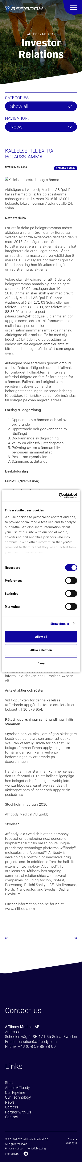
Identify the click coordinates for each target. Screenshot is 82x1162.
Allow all (41, 636)
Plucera (72, 1139)
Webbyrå (71, 1142)
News (16, 126)
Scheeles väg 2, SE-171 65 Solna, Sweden (41, 1036)
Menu (72, 7)
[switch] (71, 580)
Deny (41, 663)
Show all (19, 106)
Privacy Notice (13, 1148)
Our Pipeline (15, 1092)
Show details (59, 623)
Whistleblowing (37, 1148)
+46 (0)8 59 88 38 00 (37, 1046)
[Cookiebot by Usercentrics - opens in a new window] (59, 495)
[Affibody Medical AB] (24, 10)
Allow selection (41, 650)
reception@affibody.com (36, 1041)
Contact (11, 1116)
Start (9, 1082)
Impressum (12, 1153)
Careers (11, 1106)
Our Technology (18, 1097)
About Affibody (17, 1087)
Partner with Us (18, 1111)
